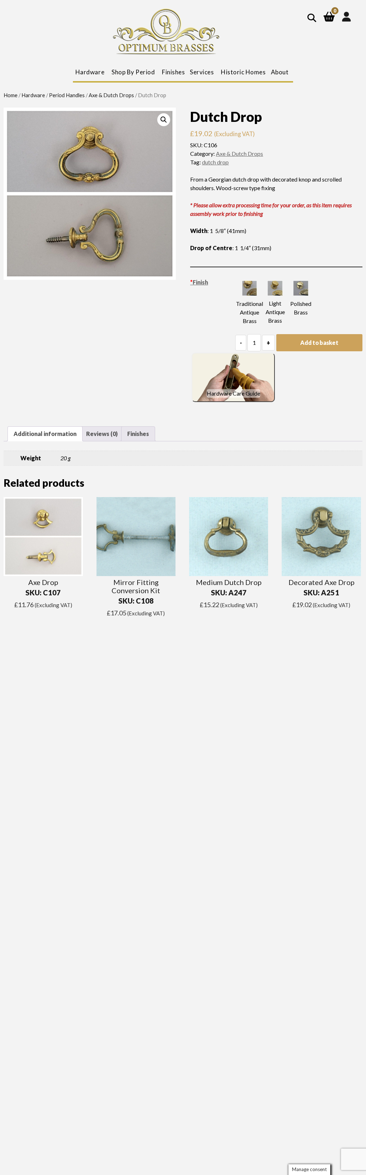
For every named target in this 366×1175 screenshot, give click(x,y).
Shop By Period (133, 72)
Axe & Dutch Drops (111, 95)
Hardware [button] (89, 72)
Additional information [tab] (45, 433)
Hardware (33, 95)
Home (11, 95)
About (280, 72)
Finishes (173, 72)
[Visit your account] (346, 16)
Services (202, 72)
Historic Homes (243, 72)
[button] (163, 119)
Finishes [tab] (138, 433)
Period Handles (67, 95)
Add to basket (319, 342)
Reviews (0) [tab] (102, 433)
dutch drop (215, 162)
